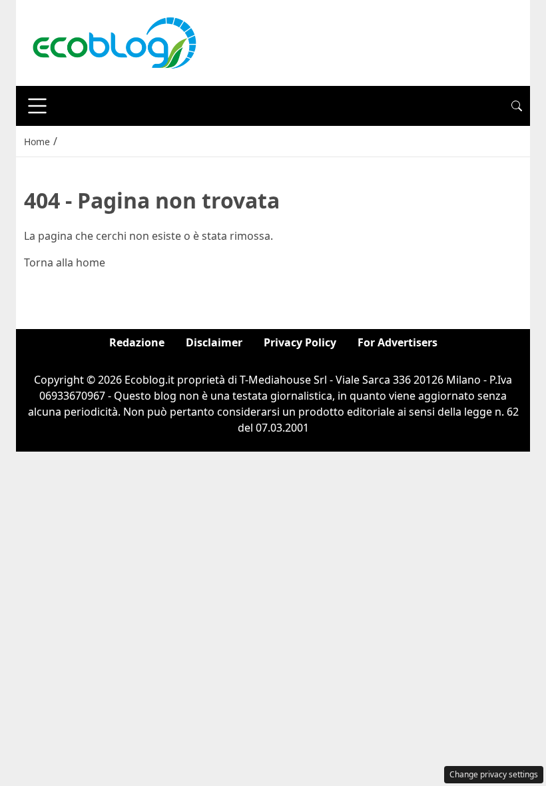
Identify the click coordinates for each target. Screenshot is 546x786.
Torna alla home (64, 262)
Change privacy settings (493, 774)
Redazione (136, 342)
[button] (516, 106)
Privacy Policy (300, 342)
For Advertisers (397, 342)
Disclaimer (214, 342)
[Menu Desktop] (37, 106)
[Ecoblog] (114, 42)
